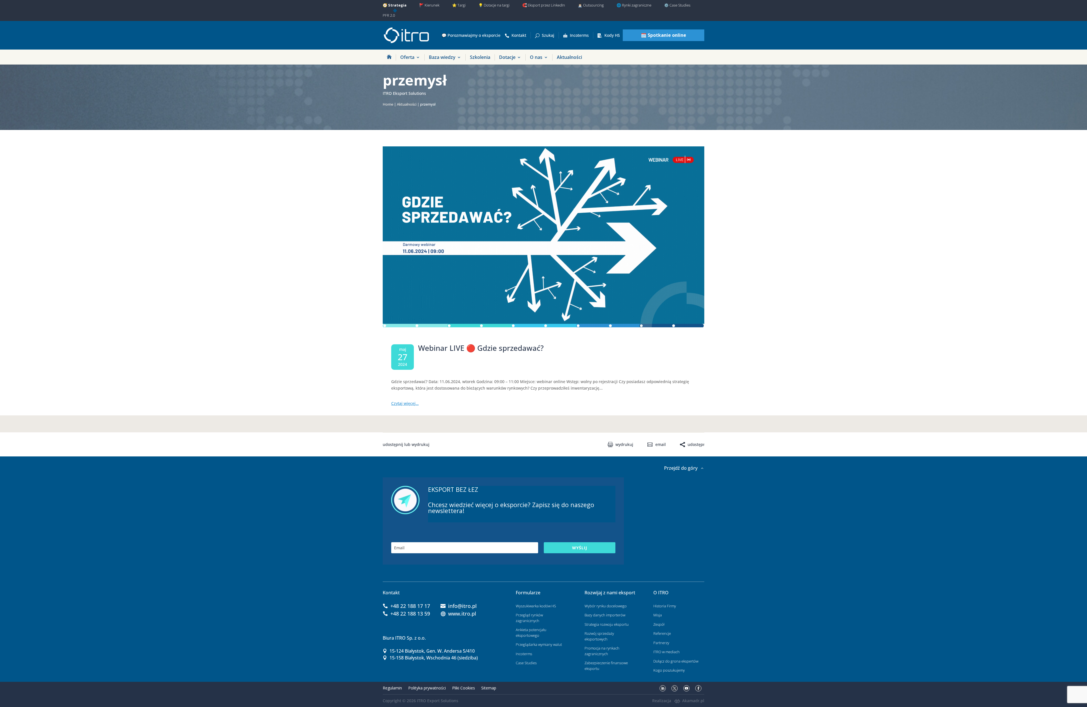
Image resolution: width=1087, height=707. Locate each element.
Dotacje (507, 57)
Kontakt (519, 35)
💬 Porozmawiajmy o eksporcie (471, 35)
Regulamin (392, 688)
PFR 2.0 (389, 15)
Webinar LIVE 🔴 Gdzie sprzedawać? (481, 348)
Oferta (407, 57)
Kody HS (612, 35)
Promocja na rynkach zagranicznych (602, 651)
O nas (536, 57)
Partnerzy (661, 642)
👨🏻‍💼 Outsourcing (591, 5)
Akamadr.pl (693, 700)
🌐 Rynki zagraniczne (634, 5)
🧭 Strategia (394, 5)
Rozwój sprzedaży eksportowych (599, 636)
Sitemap (488, 688)
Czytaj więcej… (405, 403)
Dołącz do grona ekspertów (675, 661)
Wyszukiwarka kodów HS (536, 605)
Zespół (658, 624)
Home (388, 104)
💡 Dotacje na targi (494, 5)
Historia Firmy (664, 605)
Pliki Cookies (463, 688)
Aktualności (569, 57)
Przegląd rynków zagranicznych (529, 617)
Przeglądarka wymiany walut (539, 644)
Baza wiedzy (442, 57)
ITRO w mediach (666, 651)
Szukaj (548, 35)
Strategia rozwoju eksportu (607, 624)
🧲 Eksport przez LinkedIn (543, 5)
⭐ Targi (459, 5)
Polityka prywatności (427, 688)
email (660, 444)
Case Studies (526, 662)
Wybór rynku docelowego (606, 605)
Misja (657, 615)
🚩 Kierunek (429, 5)
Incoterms (579, 35)
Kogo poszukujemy (669, 670)
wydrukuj (624, 444)
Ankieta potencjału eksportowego (531, 632)
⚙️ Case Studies (677, 5)
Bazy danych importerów (605, 615)
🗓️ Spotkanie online (663, 35)
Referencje (662, 633)
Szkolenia (480, 57)
